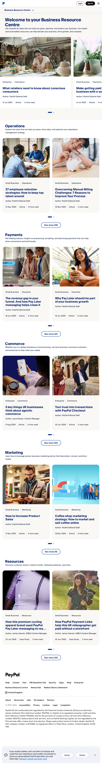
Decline (82, 755)
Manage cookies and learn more (33, 758)
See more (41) (51, 334)
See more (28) (51, 225)
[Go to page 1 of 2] (50, 112)
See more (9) (51, 551)
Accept (67, 755)
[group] (26, 175)
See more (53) (51, 443)
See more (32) (51, 657)
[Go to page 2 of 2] (53, 112)
